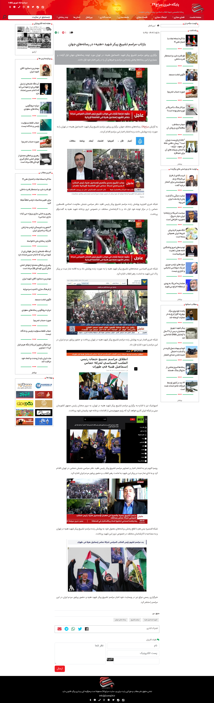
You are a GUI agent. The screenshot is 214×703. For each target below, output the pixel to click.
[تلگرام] (28, 7)
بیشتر (180, 164)
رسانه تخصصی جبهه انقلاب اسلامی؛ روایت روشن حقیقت (161, 12)
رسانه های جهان (120, 620)
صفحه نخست (195, 17)
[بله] (37, 7)
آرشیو (34, 52)
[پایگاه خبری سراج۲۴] (197, 8)
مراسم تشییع (135, 620)
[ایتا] (42, 7)
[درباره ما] (14, 7)
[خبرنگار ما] (10, 7)
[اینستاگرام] (23, 7)
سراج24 (145, 127)
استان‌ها (76, 17)
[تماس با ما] (19, 7)
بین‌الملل (89, 17)
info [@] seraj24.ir (107, 695)
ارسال (60, 668)
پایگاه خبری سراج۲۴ (165, 4)
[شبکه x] (33, 7)
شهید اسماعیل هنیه (150, 620)
